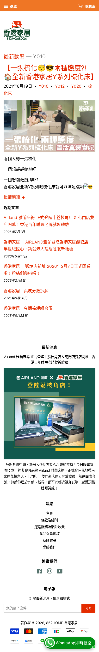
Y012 (60, 86)
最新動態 (14, 56)
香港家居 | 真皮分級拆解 (26, 290)
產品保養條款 (49, 533)
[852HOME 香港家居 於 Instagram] (49, 572)
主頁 (49, 513)
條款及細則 (49, 520)
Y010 (44, 86)
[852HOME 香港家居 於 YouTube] (59, 572)
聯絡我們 (49, 547)
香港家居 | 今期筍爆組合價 (28, 308)
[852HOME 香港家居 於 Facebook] (39, 572)
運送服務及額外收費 (49, 527)
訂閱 (88, 608)
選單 (13, 6)
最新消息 (49, 347)
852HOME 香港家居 (62, 623)
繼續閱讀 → (14, 197)
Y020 (76, 86)
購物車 (90, 6)
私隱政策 (49, 540)
